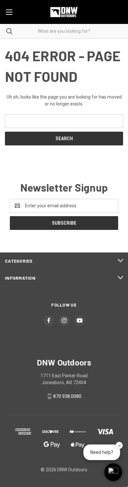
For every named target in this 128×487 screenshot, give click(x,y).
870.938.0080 (67, 396)
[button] (113, 472)
